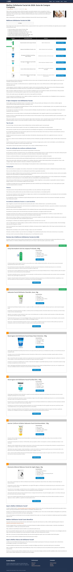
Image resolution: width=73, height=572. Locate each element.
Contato (65, 1)
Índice (20, 23)
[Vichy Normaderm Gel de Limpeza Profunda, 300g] (13, 43)
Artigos (50, 1)
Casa (54, 1)
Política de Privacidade (35, 565)
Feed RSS (52, 565)
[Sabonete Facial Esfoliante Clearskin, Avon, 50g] (13, 49)
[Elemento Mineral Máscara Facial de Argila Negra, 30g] (13, 75)
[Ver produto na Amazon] (21, 255)
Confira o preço (36, 282)
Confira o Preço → (61, 42)
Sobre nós (33, 562)
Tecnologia (58, 1)
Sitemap (51, 564)
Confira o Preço (40, 259)
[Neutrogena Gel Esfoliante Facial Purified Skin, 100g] (13, 62)
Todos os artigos (53, 562)
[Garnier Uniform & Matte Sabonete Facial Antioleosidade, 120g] (13, 69)
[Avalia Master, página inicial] (8, 1)
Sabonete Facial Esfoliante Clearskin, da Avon (15, 523)
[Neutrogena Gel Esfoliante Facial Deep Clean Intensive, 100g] (13, 56)
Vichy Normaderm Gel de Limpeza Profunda (26, 508)
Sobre (62, 1)
